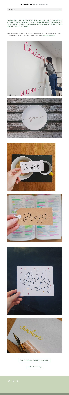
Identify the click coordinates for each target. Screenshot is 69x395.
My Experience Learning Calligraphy (34, 360)
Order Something (34, 367)
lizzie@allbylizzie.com (49, 35)
